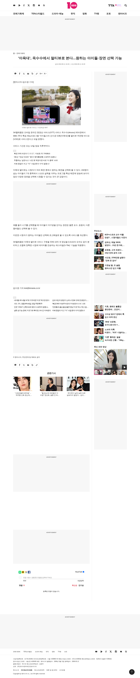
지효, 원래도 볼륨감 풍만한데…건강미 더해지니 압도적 (113, 309)
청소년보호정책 (39, 670)
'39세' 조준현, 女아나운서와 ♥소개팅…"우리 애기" (113, 325)
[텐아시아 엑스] (29, 5)
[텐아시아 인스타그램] (34, 5)
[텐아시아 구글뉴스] (44, 5)
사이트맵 (62, 670)
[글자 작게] (45, 74)
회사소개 (16, 670)
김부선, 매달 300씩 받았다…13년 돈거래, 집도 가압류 (114, 245)
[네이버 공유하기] (28, 74)
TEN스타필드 (37, 13)
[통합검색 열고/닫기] (125, 5)
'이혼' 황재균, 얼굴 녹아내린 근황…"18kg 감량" (114, 340)
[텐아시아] (72, 5)
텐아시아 (24, 673)
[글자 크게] (41, 74)
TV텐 (96, 13)
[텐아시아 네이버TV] (19, 5)
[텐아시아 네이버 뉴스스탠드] (39, 5)
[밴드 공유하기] (32, 74)
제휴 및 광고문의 (51, 670)
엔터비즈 (122, 13)
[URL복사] (36, 74)
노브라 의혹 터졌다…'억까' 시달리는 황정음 (115, 332)
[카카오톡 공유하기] (15, 74)
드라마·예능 (57, 13)
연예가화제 (18, 13)
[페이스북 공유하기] (19, 74)
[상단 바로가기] (132, 672)
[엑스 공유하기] (24, 74)
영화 (84, 13)
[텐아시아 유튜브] (14, 5)
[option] (110, 359)
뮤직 (73, 13)
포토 (108, 13)
